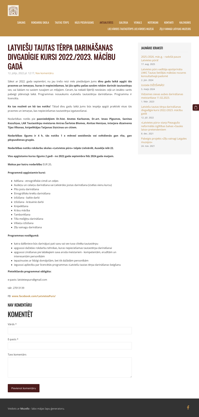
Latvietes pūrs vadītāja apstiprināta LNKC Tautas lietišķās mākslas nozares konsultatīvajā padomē (163, 73)
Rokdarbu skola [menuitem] (40, 22)
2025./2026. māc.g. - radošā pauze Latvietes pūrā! (161, 58)
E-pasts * (13, 339)
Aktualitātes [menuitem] (106, 22)
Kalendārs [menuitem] (185, 22)
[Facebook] (188, 407)
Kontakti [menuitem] (169, 22)
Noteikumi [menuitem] (153, 22)
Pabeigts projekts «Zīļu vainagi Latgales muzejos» (164, 140)
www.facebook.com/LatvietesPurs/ (34, 296)
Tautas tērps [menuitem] (62, 22)
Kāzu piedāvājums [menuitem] (84, 22)
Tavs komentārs (17, 354)
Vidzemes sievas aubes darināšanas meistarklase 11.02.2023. (162, 95)
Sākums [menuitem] (21, 22)
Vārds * (12, 324)
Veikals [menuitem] (138, 22)
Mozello (25, 408)
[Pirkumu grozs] (196, 107)
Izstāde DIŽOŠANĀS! (152, 85)
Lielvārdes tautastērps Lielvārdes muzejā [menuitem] (131, 29)
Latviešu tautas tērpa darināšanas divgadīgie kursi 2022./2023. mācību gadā (162, 110)
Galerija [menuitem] (123, 22)
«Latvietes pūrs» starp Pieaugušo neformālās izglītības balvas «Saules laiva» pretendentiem (162, 126)
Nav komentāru (44, 73)
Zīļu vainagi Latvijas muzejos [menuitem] (175, 29)
